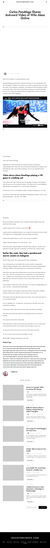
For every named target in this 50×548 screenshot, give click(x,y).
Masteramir (32, 433)
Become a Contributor (33, 542)
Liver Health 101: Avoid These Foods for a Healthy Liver (36, 469)
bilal (30, 472)
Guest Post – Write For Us (13, 542)
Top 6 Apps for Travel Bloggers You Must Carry (36, 429)
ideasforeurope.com (25, 2)
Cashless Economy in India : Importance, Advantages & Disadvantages (35, 489)
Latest (27, 484)
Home (4, 542)
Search (43, 507)
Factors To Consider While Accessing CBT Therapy (34, 388)
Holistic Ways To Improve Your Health (36, 450)
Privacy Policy (43, 542)
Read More (29, 400)
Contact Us (23, 542)
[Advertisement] (13, 517)
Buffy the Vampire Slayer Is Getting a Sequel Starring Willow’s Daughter (35, 409)
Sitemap (25, 543)
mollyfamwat (10, 73)
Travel (27, 8)
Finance (28, 405)
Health (22, 8)
